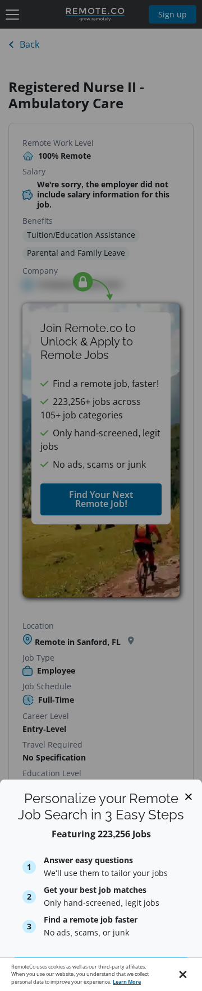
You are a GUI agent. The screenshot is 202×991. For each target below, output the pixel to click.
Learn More (127, 981)
